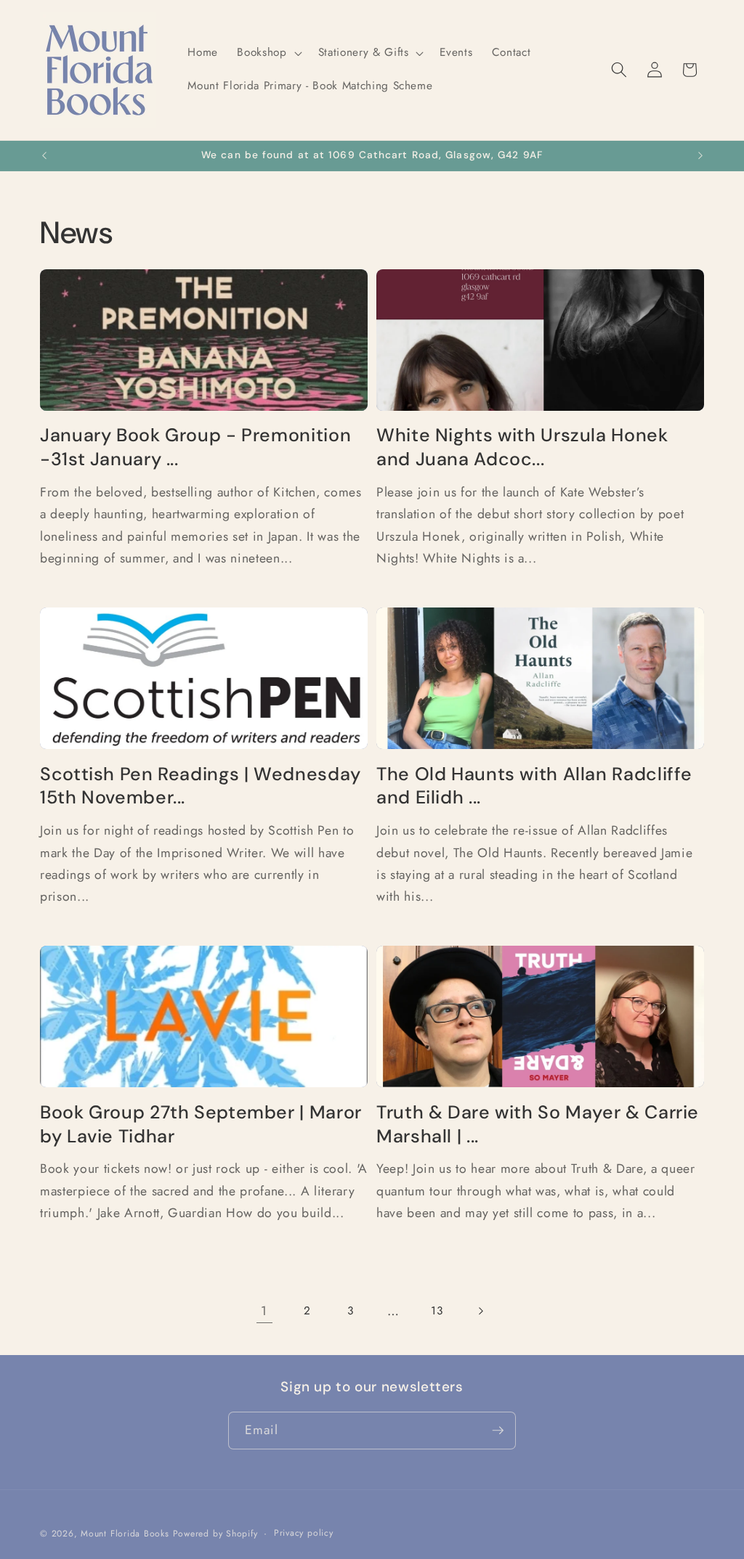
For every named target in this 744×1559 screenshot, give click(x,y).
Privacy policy (303, 1532)
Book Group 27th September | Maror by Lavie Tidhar (201, 1124)
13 (436, 1311)
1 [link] (264, 1310)
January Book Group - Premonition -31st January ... (195, 447)
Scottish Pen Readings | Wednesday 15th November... (200, 786)
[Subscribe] (497, 1430)
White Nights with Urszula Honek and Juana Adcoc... (522, 447)
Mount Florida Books (125, 1533)
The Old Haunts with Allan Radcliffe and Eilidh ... (534, 786)
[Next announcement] (700, 156)
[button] (267, 53)
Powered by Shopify (215, 1533)
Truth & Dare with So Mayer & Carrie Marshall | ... (537, 1124)
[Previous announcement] (44, 156)
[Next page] (479, 1310)
